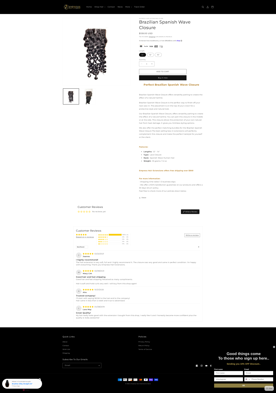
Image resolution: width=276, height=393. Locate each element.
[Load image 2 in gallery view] (88, 96)
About (65, 342)
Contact (66, 346)
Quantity (142, 59)
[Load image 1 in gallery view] (71, 96)
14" (142, 55)
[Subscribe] (98, 365)
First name (218, 369)
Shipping (152, 36)
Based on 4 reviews (85, 237)
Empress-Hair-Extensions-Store (140, 383)
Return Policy (144, 346)
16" (158, 55)
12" (150, 55)
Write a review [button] (192, 235)
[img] (88, 254)
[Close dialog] (274, 347)
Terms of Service (145, 349)
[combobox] (247, 379)
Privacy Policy (144, 342)
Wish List (66, 349)
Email (246, 369)
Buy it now (163, 78)
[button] (99, 7)
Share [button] (144, 198)
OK (243, 385)
